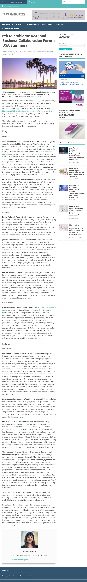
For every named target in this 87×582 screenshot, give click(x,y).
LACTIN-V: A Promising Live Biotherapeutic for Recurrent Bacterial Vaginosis (76, 172)
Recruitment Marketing (11, 29)
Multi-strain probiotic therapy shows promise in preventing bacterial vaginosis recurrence (76, 211)
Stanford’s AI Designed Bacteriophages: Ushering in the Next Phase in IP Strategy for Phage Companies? (76, 154)
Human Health (7, 24)
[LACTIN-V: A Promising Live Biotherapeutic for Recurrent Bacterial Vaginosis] (63, 171)
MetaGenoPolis (26, 427)
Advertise (59, 24)
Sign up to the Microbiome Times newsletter (17, 576)
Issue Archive (47, 24)
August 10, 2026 (75, 162)
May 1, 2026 (74, 179)
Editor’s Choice (66, 142)
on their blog (36, 96)
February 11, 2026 (76, 237)
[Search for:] (73, 2)
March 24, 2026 (75, 218)
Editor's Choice (41, 52)
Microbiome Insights (19, 560)
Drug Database (31, 24)
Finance (19, 24)
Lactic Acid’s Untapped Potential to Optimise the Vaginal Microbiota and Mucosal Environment (76, 191)
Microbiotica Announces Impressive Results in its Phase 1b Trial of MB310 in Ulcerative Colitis (76, 230)
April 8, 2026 (74, 199)
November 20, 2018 (11, 52)
